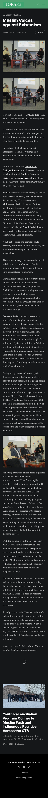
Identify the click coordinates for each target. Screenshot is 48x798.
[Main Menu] (44, 4)
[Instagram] (29, 767)
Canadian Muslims (12, 15)
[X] (19, 767)
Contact (24, 772)
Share (40, 32)
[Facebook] (24, 767)
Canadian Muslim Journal (20, 762)
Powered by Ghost (24, 777)
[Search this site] (38, 4)
